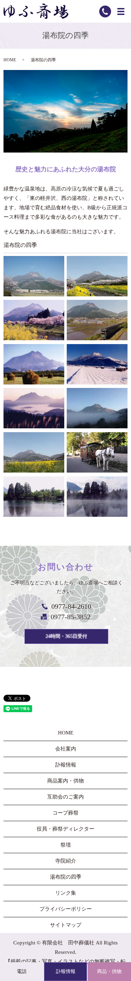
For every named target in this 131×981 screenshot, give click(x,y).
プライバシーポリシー (65, 909)
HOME (9, 59)
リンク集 (65, 893)
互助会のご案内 (65, 797)
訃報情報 (65, 971)
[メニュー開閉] (120, 11)
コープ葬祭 (65, 813)
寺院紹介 (65, 861)
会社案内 (65, 749)
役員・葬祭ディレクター (65, 829)
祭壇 (65, 845)
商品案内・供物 (65, 781)
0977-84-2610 (71, 606)
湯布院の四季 (65, 877)
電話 (22, 971)
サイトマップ (65, 925)
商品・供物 (109, 971)
